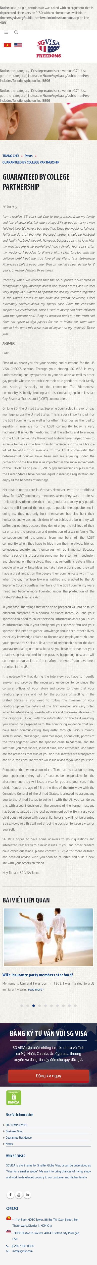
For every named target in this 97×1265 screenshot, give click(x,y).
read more (35, 989)
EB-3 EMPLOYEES (16, 1125)
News (9, 1143)
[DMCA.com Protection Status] (13, 1097)
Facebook (10, 1195)
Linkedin (27, 1195)
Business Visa (14, 1131)
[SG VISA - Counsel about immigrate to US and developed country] (48, 48)
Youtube (19, 1195)
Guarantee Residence (19, 1137)
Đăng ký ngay (48, 1075)
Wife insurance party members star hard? (37, 975)
